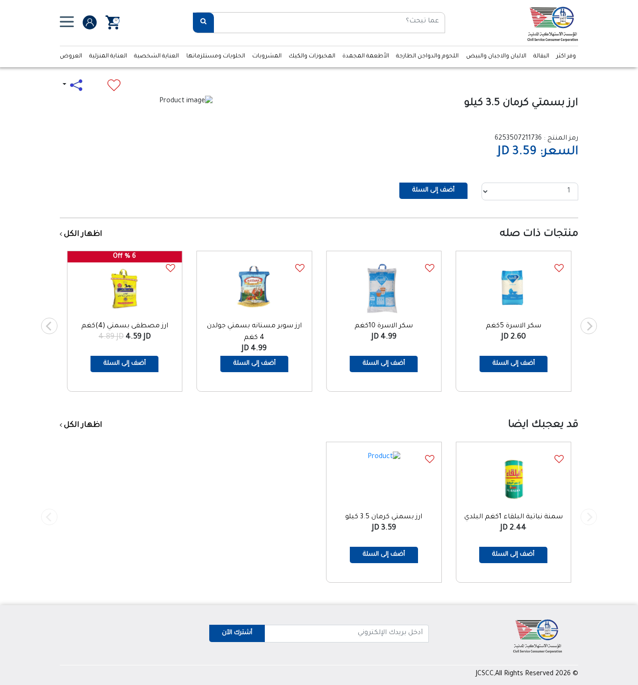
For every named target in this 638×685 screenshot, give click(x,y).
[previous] (589, 326)
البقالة (541, 56)
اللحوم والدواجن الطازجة (427, 56)
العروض (71, 56)
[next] (49, 326)
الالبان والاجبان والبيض (496, 56)
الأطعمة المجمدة (365, 56)
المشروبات (267, 56)
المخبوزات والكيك (312, 56)
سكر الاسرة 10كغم (383, 326)
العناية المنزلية (108, 56)
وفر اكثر (566, 56)
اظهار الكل (82, 234)
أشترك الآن (237, 632)
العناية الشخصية (156, 56)
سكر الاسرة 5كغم (513, 326)
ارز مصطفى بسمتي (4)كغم (124, 326)
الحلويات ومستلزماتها (215, 56)
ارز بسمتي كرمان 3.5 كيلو (383, 517)
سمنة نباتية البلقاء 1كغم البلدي (513, 517)
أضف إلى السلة (433, 190)
